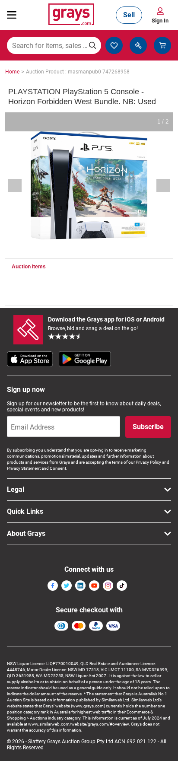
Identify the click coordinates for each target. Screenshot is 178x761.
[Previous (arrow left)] (20, 185)
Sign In (160, 20)
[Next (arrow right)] (158, 185)
